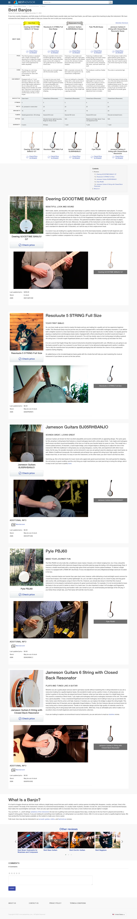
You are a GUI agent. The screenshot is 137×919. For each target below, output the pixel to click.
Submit (12, 888)
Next (122, 841)
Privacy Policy (55, 903)
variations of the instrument (40, 812)
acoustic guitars (44, 819)
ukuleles (111, 714)
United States (119, 914)
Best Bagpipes (101, 850)
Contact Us (33, 903)
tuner (70, 463)
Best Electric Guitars (77, 850)
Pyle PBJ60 (100, 182)
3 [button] (71, 855)
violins (52, 819)
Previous (16, 841)
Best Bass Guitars (50, 850)
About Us (12, 903)
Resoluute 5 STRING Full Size (105, 176)
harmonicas (62, 819)
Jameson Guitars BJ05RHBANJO (107, 179)
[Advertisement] (27, 178)
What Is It (96, 188)
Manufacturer (20, 524)
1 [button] (66, 855)
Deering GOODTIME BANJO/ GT (106, 174)
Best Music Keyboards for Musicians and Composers (28, 851)
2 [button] (68, 855)
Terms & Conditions (78, 903)
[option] (30, 842)
